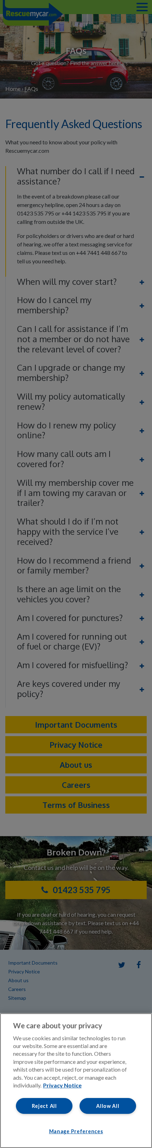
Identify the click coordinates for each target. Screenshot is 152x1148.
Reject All (44, 1106)
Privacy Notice (62, 1085)
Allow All (107, 1106)
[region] (76, 1080)
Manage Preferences (76, 1131)
